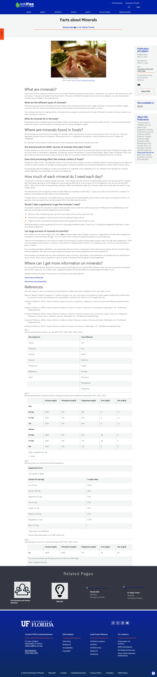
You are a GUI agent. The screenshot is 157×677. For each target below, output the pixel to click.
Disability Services (78, 673)
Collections (105, 12)
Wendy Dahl (68, 27)
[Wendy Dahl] (97, 588)
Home (28, 12)
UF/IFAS (93, 644)
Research (94, 651)
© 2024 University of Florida (32, 673)
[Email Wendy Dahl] (75, 27)
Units (88, 12)
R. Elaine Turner (87, 27)
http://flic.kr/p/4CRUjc (89, 80)
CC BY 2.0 (79, 80)
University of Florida (132, 3)
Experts (58, 12)
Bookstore (67, 644)
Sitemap (51, 673)
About (42, 12)
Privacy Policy (95, 673)
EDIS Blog (67, 641)
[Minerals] (60, 591)
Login (138, 7)
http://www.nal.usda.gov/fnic (36, 281)
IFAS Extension (117, 3)
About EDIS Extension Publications (126, 654)
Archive (64, 673)
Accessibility (68, 648)
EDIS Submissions (125, 647)
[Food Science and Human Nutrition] (22, 590)
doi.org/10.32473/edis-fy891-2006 (145, 70)
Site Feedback (30, 650)
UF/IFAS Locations (97, 641)
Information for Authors (124, 642)
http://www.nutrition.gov (34, 277)
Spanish (140, 106)
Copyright (66, 651)
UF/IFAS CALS (95, 648)
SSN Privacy (123, 673)
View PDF (145, 91)
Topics (73, 12)
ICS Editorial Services (126, 650)
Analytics (109, 673)
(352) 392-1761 (31, 653)
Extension (94, 654)
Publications (125, 12)
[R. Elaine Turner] (134, 588)
